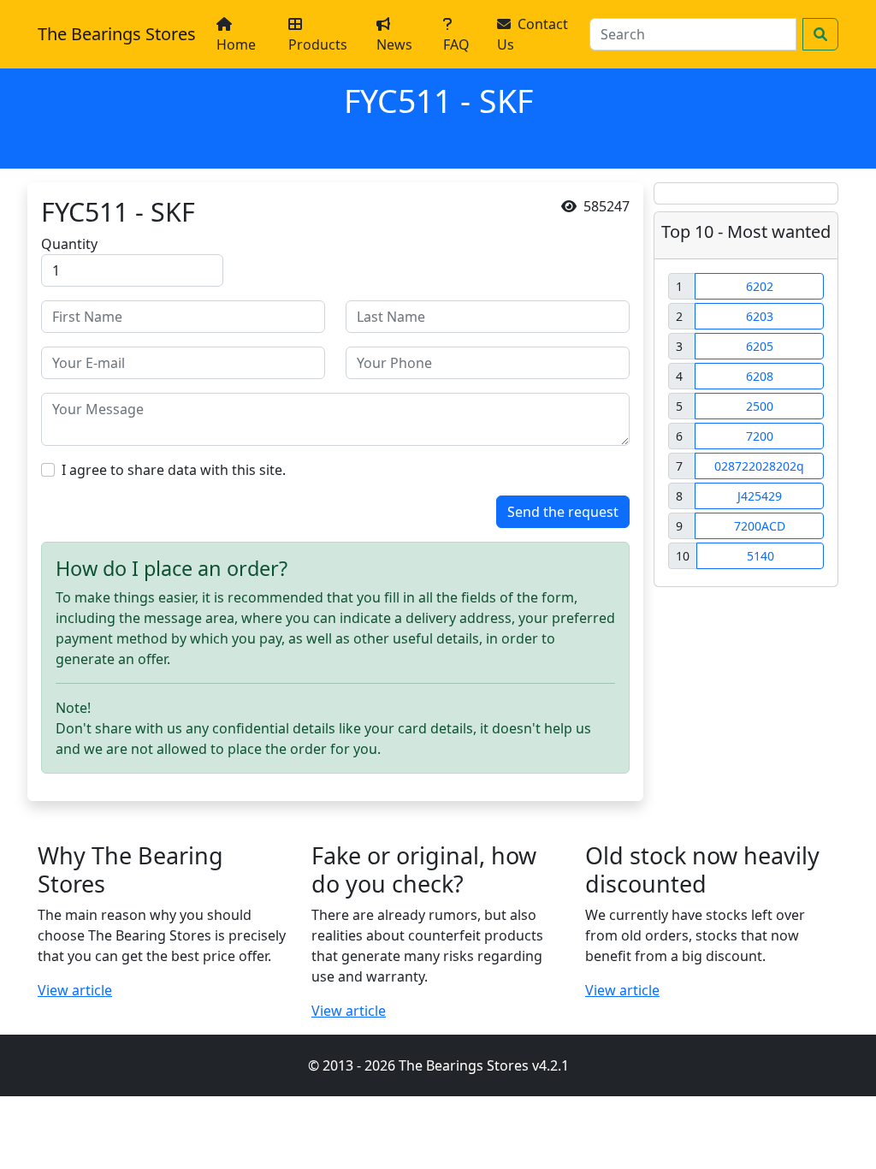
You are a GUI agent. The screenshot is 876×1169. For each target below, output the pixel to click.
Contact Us (532, 34)
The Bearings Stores (117, 33)
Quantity (69, 243)
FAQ (456, 44)
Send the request (563, 511)
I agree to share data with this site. (174, 469)
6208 (759, 376)
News (394, 44)
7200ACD (759, 526)
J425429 (759, 496)
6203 (759, 316)
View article (75, 990)
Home (236, 44)
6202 (759, 286)
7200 (759, 436)
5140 (760, 556)
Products (317, 44)
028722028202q (759, 466)
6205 (759, 346)
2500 (759, 406)
